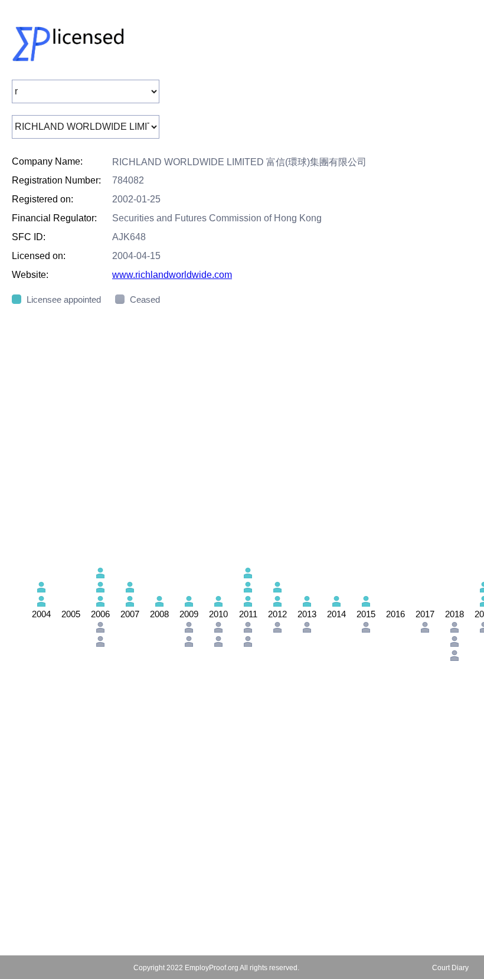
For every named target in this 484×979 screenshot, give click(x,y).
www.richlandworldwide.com (172, 275)
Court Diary (450, 968)
